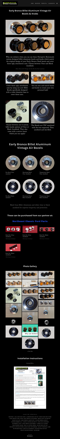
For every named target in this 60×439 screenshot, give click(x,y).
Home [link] (32, 3)
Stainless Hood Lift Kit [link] (41, 428)
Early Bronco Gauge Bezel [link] (30, 418)
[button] (44, 3)
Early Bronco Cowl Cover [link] (16, 418)
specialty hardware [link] (28, 428)
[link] (10, 3)
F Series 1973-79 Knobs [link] (42, 423)
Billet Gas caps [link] (16, 420)
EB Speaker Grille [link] (17, 428)
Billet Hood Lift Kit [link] (42, 425)
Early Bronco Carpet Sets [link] (28, 420)
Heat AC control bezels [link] (30, 425)
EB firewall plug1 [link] (17, 423)
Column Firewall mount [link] (41, 420)
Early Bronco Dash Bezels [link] (29, 423)
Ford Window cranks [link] (17, 425)
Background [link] (51, 3)
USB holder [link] (36, 430)
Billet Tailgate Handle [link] (27, 430)
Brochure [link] (37, 3)
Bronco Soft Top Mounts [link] (44, 418)
